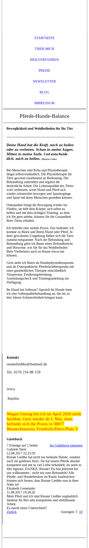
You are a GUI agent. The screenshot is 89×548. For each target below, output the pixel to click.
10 (81, 512)
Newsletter (44, 81)
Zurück (12, 512)
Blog (44, 92)
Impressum (44, 103)
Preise (44, 70)
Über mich (44, 49)
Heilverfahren (44, 59)
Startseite (44, 38)
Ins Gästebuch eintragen (66, 445)
